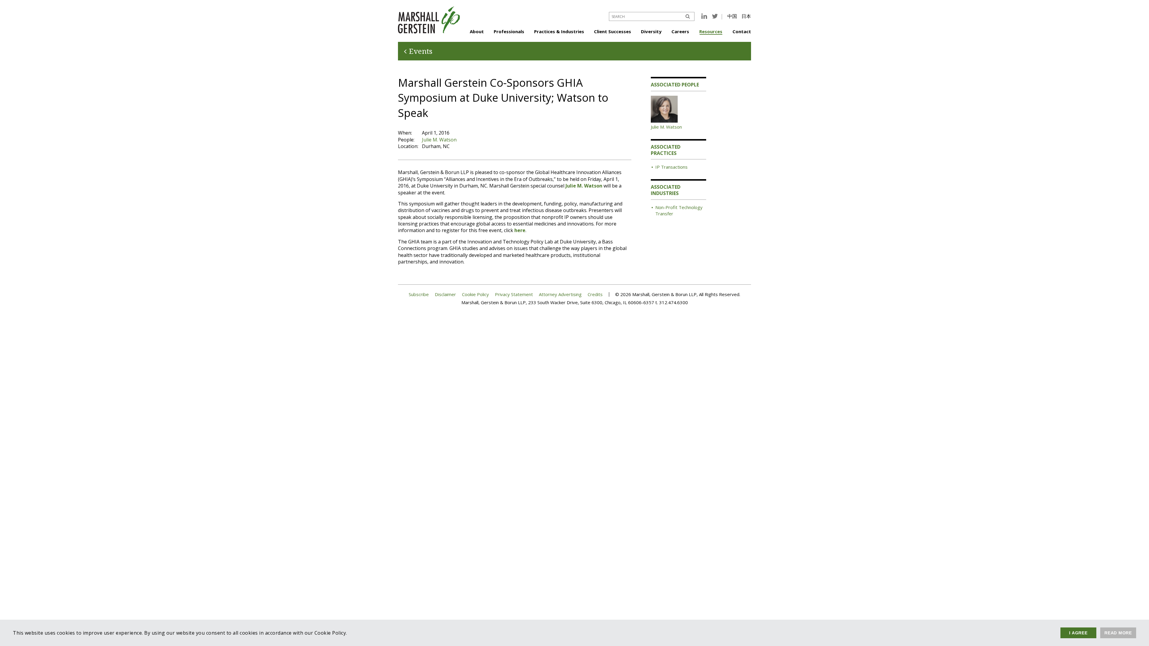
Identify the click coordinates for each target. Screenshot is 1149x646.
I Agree (1078, 632)
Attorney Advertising (560, 294)
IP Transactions (671, 167)
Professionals (509, 31)
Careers (680, 31)
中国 (732, 16)
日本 (746, 16)
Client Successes (612, 31)
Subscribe (419, 294)
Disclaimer (445, 294)
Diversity (651, 31)
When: (405, 132)
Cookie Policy (475, 294)
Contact (741, 31)
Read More (1118, 632)
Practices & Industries (559, 31)
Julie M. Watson (439, 139)
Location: (408, 146)
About (477, 31)
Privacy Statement (514, 294)
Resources (710, 31)
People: (406, 139)
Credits (595, 294)
